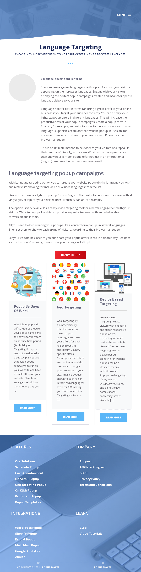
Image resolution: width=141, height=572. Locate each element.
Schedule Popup (27, 467)
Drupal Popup (25, 539)
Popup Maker (102, 567)
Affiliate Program (92, 467)
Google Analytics (27, 551)
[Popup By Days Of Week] (27, 282)
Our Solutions (25, 461)
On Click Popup (26, 490)
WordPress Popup (28, 527)
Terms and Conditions (96, 485)
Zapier (20, 557)
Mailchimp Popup (28, 545)
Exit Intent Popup (28, 496)
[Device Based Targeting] (113, 278)
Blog (83, 527)
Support (86, 461)
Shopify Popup (26, 533)
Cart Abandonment (29, 473)
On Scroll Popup (27, 479)
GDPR (84, 473)
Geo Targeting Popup (30, 485)
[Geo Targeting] (70, 282)
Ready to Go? (70, 254)
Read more (27, 408)
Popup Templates (28, 502)
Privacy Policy (90, 479)
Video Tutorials (91, 533)
